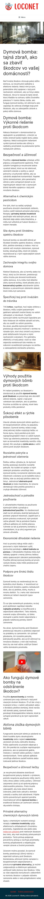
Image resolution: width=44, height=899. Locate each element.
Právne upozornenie (26, 892)
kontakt (13, 892)
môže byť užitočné (11, 832)
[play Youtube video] (22, 662)
